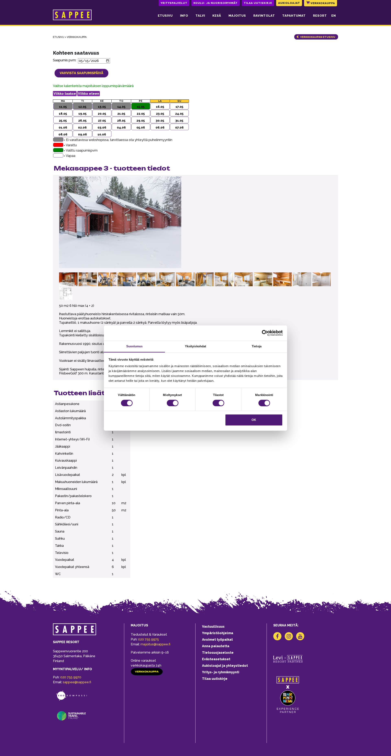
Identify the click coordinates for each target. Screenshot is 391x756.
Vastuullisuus (213, 626)
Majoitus (237, 16)
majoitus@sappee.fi (155, 644)
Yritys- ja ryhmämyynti (220, 672)
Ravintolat (264, 16)
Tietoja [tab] (256, 346)
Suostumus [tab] (134, 346)
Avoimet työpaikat (217, 640)
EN (333, 16)
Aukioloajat (289, 2)
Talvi (200, 16)
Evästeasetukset (216, 659)
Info (184, 16)
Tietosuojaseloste (218, 653)
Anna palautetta (215, 646)
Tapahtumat (294, 16)
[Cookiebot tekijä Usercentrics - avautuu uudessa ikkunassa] (265, 333)
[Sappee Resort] (72, 16)
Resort (320, 16)
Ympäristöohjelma (217, 633)
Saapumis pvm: (65, 60)
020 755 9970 (70, 677)
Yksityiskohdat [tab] (195, 346)
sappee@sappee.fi (77, 682)
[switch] (172, 403)
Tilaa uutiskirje (258, 2)
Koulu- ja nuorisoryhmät (215, 2)
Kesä (216, 16)
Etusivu (165, 16)
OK (254, 420)
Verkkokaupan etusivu (317, 37)
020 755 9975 (148, 639)
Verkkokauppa (322, 3)
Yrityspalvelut (174, 2)
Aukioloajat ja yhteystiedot (225, 666)
